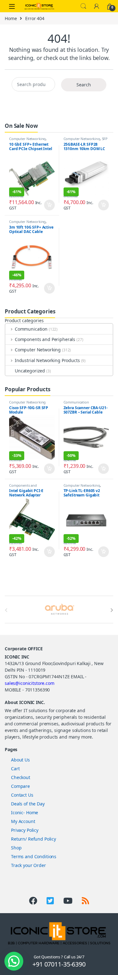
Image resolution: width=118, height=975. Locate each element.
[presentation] (111, 610)
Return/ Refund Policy (33, 839)
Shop (16, 848)
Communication (31, 329)
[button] (13, 961)
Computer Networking (27, 138)
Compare (20, 786)
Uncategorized (30, 371)
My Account (23, 821)
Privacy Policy (24, 830)
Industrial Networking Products (47, 360)
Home (11, 18)
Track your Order (28, 865)
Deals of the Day (28, 804)
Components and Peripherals (45, 339)
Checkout (20, 777)
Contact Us (22, 795)
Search (83, 6)
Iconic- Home (24, 812)
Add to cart (49, 205)
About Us (20, 760)
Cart (15, 769)
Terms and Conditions (33, 856)
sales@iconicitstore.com (29, 683)
